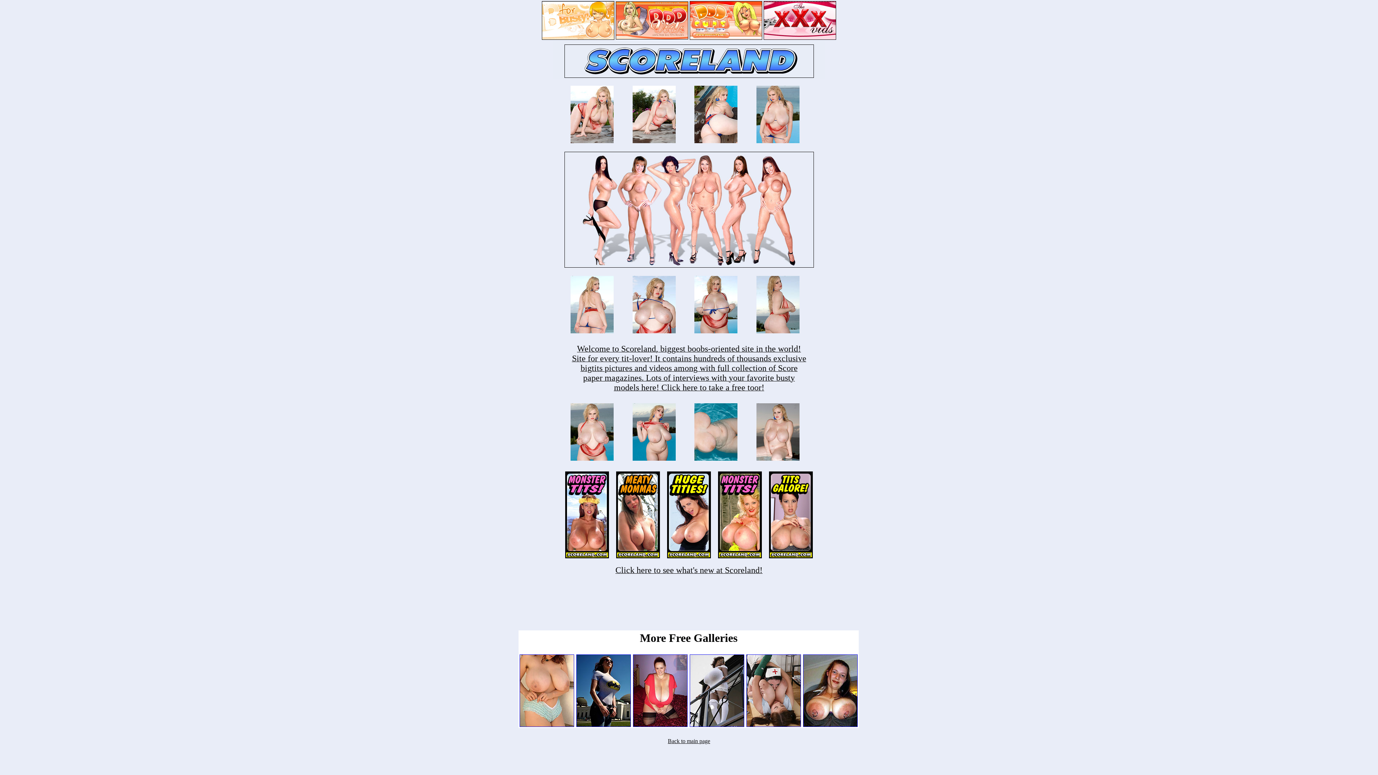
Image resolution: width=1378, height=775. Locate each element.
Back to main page (689, 741)
